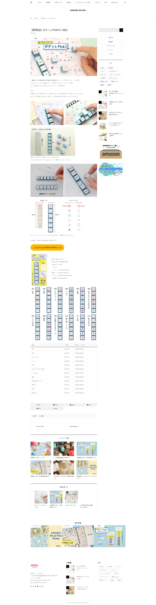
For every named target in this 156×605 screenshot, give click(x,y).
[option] (46, 536)
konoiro (102, 68)
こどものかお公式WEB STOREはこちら (47, 247)
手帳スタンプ (114, 81)
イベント (111, 49)
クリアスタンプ (113, 71)
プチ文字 (102, 78)
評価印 (109, 85)
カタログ (97, 2)
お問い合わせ (114, 2)
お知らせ (111, 37)
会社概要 (48, 2)
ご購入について (58, 2)
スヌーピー (103, 74)
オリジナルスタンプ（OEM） (83, 2)
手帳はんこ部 (103, 81)
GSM (105, 2)
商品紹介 (69, 2)
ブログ (111, 54)
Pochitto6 (110, 68)
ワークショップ (111, 45)
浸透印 (35, 416)
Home (39, 2)
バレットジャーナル (115, 74)
